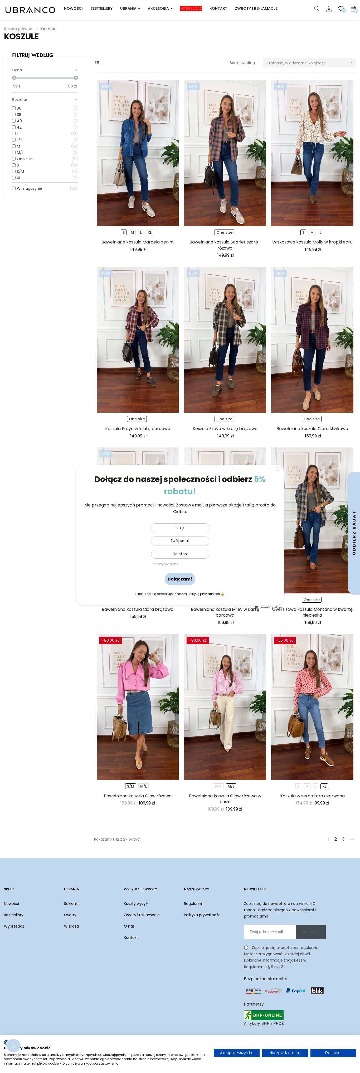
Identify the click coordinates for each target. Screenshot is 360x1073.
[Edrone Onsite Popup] (180, 536)
